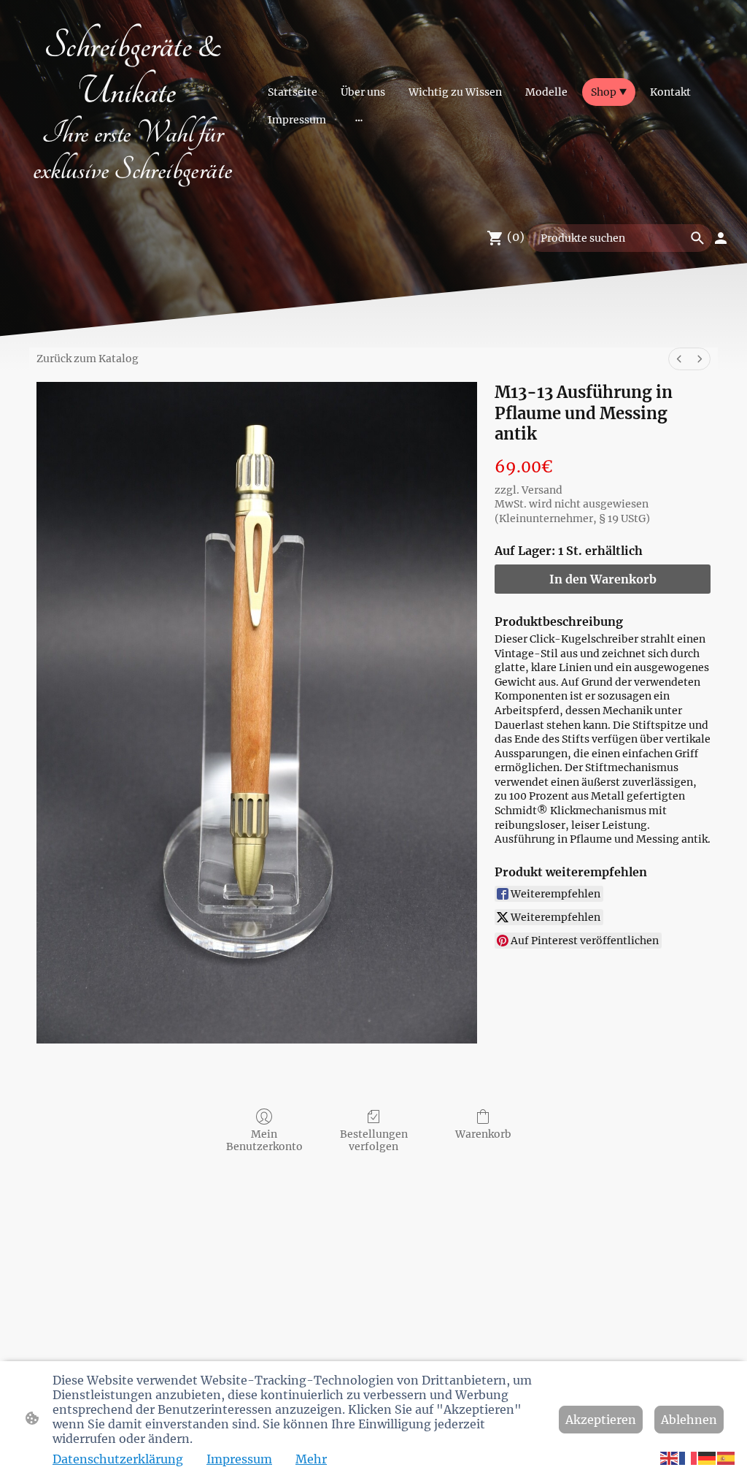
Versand (542, 490)
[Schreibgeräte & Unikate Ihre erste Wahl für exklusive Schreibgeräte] (132, 194)
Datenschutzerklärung (118, 1459)
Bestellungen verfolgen (374, 1140)
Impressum (239, 1459)
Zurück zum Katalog (87, 358)
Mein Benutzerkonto (264, 1140)
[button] (669, 1457)
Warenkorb (483, 1134)
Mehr (311, 1459)
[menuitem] (679, 359)
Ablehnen (689, 1419)
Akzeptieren (600, 1419)
